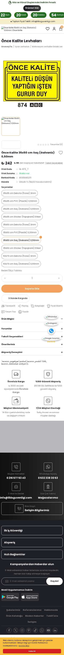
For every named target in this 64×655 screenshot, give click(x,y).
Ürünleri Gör (32, 8)
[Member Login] (54, 29)
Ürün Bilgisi (7, 318)
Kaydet (55, 581)
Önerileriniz (8, 344)
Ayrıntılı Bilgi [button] (24, 646)
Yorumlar (6, 328)
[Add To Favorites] (61, 153)
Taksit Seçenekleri (12, 336)
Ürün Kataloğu (14, 615)
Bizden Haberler (34, 615)
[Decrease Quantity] (4, 278)
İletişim (32, 622)
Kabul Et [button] (32, 651)
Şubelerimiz (13, 610)
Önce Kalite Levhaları (21, 40)
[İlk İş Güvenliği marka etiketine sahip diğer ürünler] (11, 145)
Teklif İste (52, 615)
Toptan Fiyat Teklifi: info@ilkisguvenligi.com (25, 21)
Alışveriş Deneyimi (11, 352)
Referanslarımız (32, 610)
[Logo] (20, 28)
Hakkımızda (51, 610)
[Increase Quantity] (60, 278)
